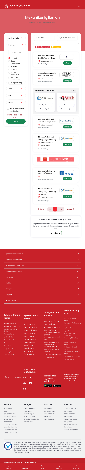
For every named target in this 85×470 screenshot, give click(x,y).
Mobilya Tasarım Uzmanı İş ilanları (52, 350)
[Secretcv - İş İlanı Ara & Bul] (48, 385)
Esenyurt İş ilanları (30, 339)
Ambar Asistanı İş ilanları (52, 321)
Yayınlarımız (8, 422)
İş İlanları (40, 22)
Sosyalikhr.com (49, 411)
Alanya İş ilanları (29, 324)
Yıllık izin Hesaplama (71, 430)
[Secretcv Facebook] (24, 378)
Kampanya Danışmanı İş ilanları (52, 338)
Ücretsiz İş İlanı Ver (10, 430)
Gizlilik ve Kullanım (10, 424)
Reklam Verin (28, 422)
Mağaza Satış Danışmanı (16, 84)
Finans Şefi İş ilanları (50, 324)
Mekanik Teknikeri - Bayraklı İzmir (46, 171)
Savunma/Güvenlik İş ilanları (71, 339)
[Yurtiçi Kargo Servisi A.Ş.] (67, 138)
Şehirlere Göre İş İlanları (14, 254)
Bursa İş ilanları (9, 343)
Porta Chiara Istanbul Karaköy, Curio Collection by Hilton (48, 76)
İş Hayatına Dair (9, 414)
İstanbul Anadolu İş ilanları (10, 330)
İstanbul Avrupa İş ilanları (12, 326)
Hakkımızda (8, 408)
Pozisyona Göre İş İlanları (15, 265)
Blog (5, 411)
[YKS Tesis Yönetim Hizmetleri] (67, 172)
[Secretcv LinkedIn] (30, 383)
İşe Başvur (67, 63)
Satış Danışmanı (15, 62)
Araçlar (9, 289)
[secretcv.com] (18, 6)
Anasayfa (32, 22)
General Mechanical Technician (46, 73)
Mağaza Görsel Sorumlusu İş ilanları (50, 346)
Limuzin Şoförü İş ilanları (52, 342)
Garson (14, 69)
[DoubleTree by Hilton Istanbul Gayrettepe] (67, 57)
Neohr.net (47, 416)
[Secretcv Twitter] (30, 378)
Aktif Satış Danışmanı (15, 78)
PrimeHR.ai (48, 408)
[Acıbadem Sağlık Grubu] (67, 121)
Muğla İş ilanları (9, 349)
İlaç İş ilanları (68, 328)
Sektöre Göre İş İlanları (14, 271)
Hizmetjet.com (49, 419)
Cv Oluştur (55, 233)
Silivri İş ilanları (29, 351)
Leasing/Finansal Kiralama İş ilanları (70, 334)
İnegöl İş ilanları (29, 348)
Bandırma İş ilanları (30, 327)
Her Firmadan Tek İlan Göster (17, 109)
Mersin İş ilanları (9, 352)
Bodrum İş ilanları (30, 333)
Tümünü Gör (8, 355)
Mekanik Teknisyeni (46, 55)
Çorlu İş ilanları (29, 336)
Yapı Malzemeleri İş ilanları (70, 343)
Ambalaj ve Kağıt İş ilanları (70, 319)
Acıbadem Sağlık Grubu (47, 122)
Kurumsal (9, 277)
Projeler (9, 295)
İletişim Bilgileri (29, 414)
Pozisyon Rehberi (10, 416)
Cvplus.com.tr (49, 414)
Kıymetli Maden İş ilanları (72, 356)
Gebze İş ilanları (29, 345)
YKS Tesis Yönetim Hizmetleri (45, 174)
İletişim (8, 283)
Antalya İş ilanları (9, 340)
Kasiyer (14, 66)
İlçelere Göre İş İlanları (14, 260)
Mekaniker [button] (56, 47)
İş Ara (16, 121)
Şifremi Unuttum (29, 416)
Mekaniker (15, 58)
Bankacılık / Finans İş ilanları (70, 348)
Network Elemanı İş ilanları (52, 327)
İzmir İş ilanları (8, 337)
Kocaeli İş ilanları (9, 346)
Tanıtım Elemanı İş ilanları (52, 354)
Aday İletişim (28, 411)
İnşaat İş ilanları (69, 331)
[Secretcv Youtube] (24, 383)
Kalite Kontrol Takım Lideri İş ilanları (52, 334)
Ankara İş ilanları (9, 334)
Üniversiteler (8, 419)
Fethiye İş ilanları (29, 342)
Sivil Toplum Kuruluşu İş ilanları (72, 352)
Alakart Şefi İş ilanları (50, 330)
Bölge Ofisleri (11, 300)
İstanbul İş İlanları (10, 323)
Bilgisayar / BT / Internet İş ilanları (72, 324)
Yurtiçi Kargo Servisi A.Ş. (47, 139)
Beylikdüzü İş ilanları (30, 330)
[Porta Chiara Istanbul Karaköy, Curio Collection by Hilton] (67, 74)
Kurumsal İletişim (30, 408)
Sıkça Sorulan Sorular (31, 419)
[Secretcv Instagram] (24, 389)
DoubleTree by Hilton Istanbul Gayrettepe (46, 58)
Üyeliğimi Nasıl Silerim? (12, 427)
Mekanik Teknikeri (45, 189)
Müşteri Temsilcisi (15, 73)
